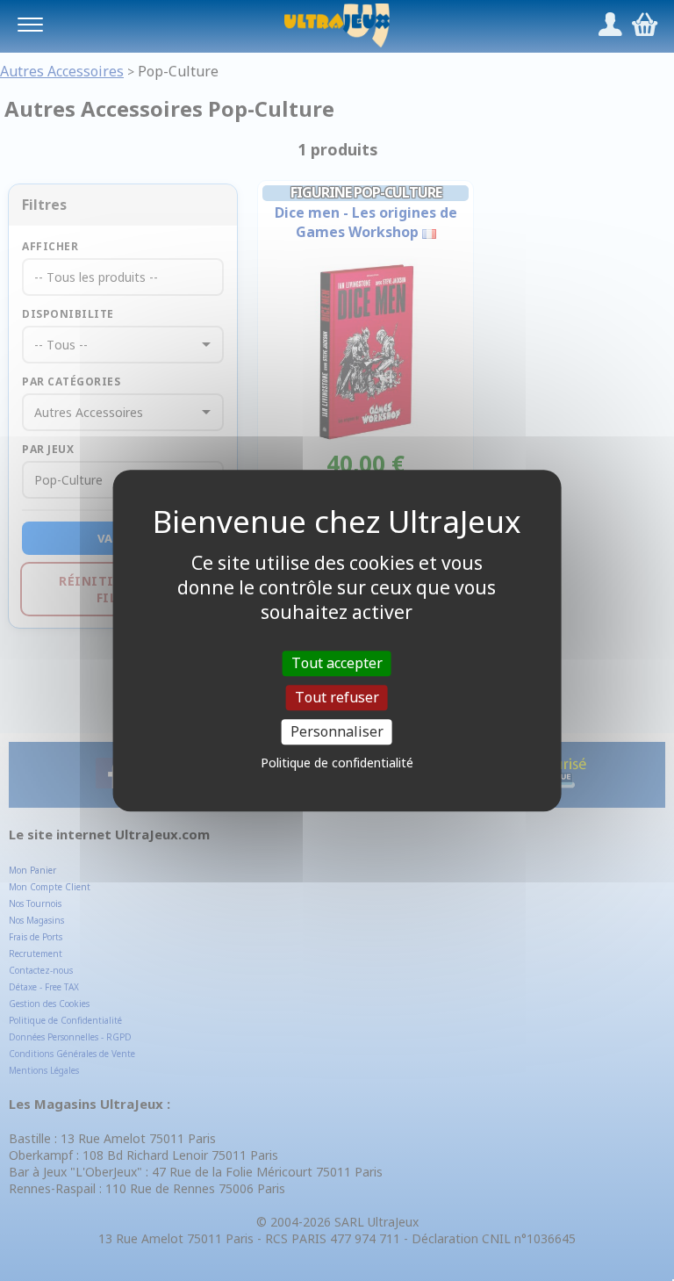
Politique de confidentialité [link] (337, 762)
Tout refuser (337, 697)
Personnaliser (337, 731)
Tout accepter (337, 663)
